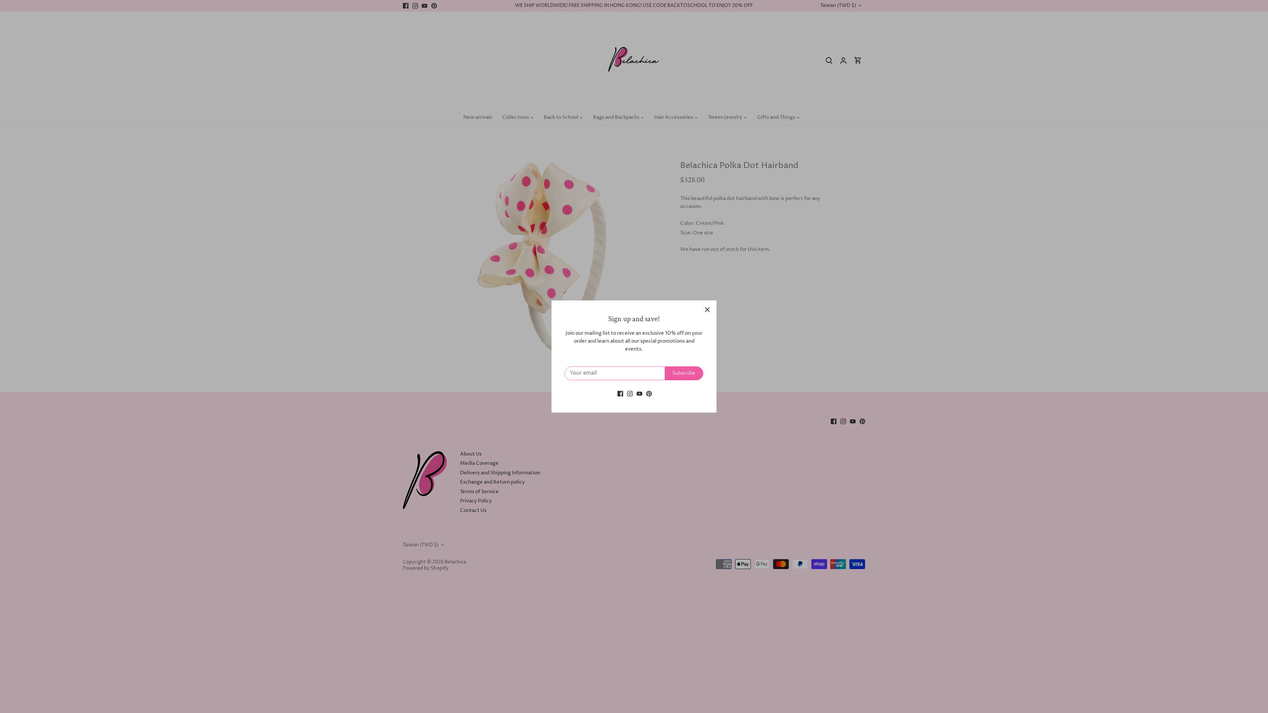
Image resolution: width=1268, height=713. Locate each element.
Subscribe (683, 373)
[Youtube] (639, 393)
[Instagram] (630, 393)
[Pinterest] (649, 393)
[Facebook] (620, 393)
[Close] (707, 309)
